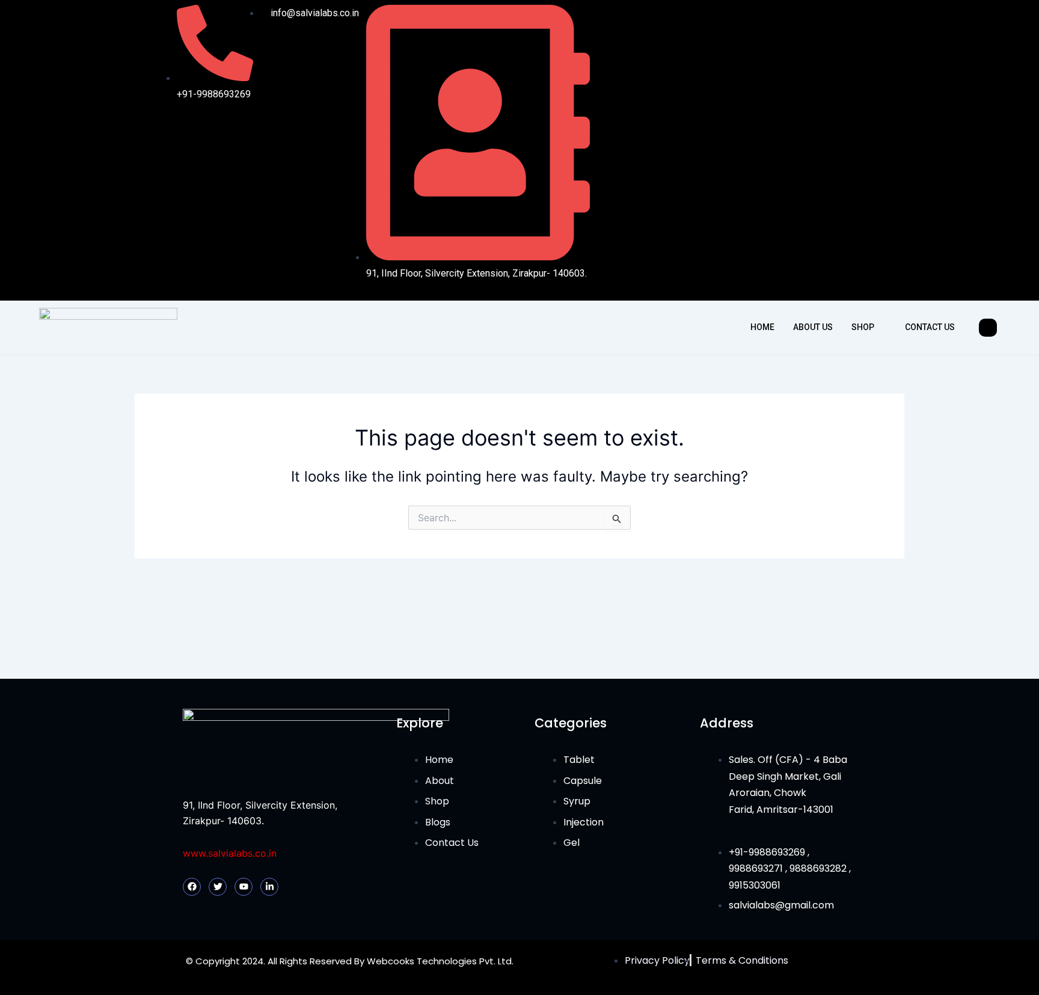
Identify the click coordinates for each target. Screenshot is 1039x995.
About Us (813, 327)
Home (762, 327)
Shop (862, 327)
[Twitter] (815, 150)
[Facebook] (791, 150)
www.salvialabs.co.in (230, 853)
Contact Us (930, 327)
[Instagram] (840, 150)
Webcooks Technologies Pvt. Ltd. (440, 961)
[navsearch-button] (988, 328)
